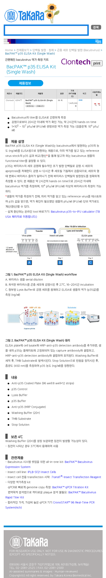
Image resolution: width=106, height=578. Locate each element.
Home (9, 50)
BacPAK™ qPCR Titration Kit (70, 487)
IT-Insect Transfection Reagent (76, 477)
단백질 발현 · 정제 (43, 50)
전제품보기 (22, 50)
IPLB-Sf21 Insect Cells (42, 472)
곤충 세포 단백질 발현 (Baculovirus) (78, 50)
